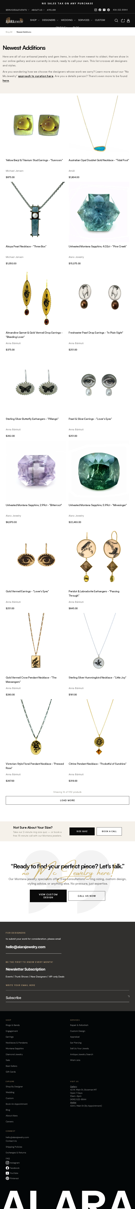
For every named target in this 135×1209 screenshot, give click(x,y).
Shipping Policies (14, 1146)
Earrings (10, 1036)
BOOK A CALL (109, 831)
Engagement (12, 1031)
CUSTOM (100, 20)
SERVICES (84, 20)
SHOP (33, 20)
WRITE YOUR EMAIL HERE (20, 985)
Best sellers (11, 1066)
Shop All (9, 32)
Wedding (10, 1092)
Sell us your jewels (79, 1048)
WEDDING (67, 20)
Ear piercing (75, 1042)
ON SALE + (62, 27)
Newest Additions (24, 32)
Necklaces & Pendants (17, 1042)
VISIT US (74, 1081)
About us (37, 10)
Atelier (51, 10)
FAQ (8, 1158)
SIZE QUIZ (82, 831)
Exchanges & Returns (16, 1152)
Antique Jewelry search (81, 1054)
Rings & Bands (13, 1025)
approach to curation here (35, 76)
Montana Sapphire (15, 1048)
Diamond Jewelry (14, 1054)
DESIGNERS (49, 20)
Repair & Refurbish (79, 1025)
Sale (8, 1060)
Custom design (77, 1031)
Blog (76, 27)
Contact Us (11, 1141)
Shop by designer (14, 1086)
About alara (11, 1115)
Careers (10, 1121)
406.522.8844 (120, 10)
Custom (10, 1098)
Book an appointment (16, 1104)
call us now (87, 895)
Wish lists (75, 1060)
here (6, 80)
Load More (67, 800)
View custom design (48, 896)
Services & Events (16, 10)
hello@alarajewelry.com (25, 947)
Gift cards (11, 1071)
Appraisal (75, 1036)
